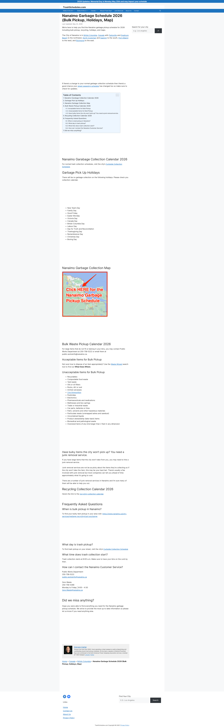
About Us (128, 11)
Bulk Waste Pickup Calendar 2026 (77, 106)
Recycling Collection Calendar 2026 (78, 116)
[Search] (158, 30)
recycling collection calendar (91, 494)
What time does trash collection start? (81, 126)
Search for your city (140, 27)
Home (64, 661)
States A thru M (68, 11)
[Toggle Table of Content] (116, 95)
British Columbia (90, 35)
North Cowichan (89, 38)
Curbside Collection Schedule (115, 549)
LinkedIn (87, 655)
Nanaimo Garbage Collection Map (77, 103)
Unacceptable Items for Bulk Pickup (81, 111)
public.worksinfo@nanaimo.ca (74, 577)
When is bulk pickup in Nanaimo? (79, 121)
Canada (93, 11)
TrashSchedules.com (74, 7)
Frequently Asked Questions (75, 118)
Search (155, 700)
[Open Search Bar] (160, 11)
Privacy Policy (69, 718)
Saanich (103, 38)
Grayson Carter (80, 647)
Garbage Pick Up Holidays (74, 100)
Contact (136, 11)
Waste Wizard (116, 364)
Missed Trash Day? (106, 11)
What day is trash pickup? (77, 123)
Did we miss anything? (73, 130)
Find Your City (125, 696)
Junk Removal (118, 11)
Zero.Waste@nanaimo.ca (72, 590)
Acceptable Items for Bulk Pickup (79, 108)
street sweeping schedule (88, 86)
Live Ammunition (74, 392)
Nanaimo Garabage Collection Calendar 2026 (81, 98)
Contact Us (67, 711)
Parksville (113, 35)
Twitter (92, 655)
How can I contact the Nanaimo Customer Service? (86, 128)
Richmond (80, 40)
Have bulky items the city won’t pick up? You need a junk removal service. (93, 113)
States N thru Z (81, 11)
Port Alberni (123, 38)
